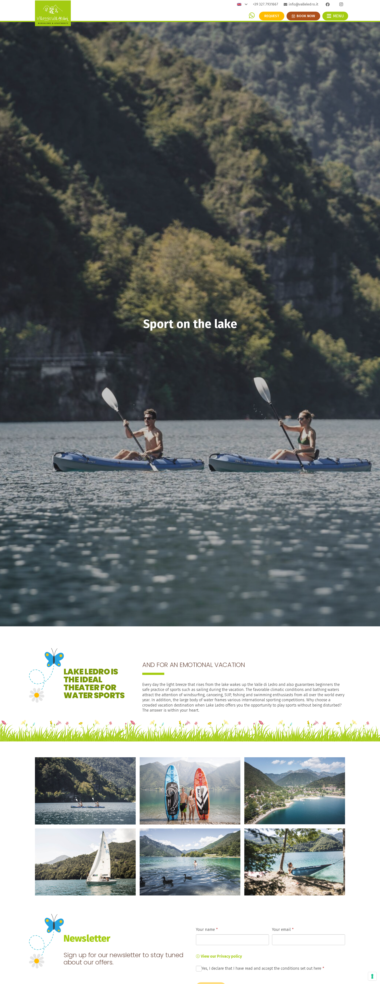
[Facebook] (328, 4)
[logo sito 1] (53, 13)
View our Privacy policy (221, 956)
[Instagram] (341, 4)
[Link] (252, 15)
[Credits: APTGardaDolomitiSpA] (85, 790)
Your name (207, 929)
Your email (283, 929)
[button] (242, 4)
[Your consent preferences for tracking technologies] (372, 976)
